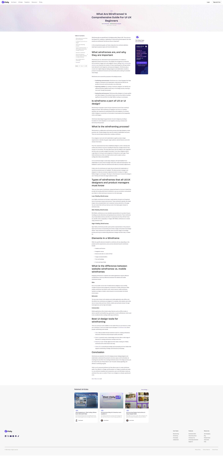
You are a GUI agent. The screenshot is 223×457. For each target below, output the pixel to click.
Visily (96, 332)
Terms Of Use (215, 449)
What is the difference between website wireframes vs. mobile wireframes (81, 56)
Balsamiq (97, 341)
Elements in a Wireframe (80, 52)
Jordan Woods (80, 420)
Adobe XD (97, 346)
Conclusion (78, 62)
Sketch (96, 337)
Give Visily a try (95, 378)
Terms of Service (206, 449)
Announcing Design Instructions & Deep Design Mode (84, 413)
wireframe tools (122, 327)
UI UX (111, 11)
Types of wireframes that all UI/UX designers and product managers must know (81, 49)
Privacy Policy (198, 449)
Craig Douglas (131, 420)
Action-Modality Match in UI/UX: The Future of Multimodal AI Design (136, 413)
